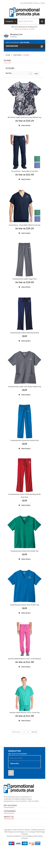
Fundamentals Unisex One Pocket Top (24, 551)
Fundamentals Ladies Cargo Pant (25, 279)
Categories (10, 811)
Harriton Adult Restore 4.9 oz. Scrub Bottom (24, 659)
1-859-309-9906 (24, 42)
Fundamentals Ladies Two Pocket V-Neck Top (24, 387)
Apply (36, 73)
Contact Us (37, 3)
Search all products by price (24, 29)
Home (8, 55)
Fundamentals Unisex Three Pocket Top (24, 605)
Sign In (43, 3)
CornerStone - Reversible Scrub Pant (24, 171)
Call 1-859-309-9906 (26, 3)
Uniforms (17, 55)
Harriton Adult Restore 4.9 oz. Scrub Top (25, 713)
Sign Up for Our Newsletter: (18, 754)
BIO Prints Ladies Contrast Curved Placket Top (24, 117)
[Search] (42, 21)
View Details (26, 125)
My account (10, 805)
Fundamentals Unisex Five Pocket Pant (24, 440)
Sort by (8, 73)
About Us (9, 817)
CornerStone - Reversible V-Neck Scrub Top (24, 225)
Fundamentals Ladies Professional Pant (24, 333)
